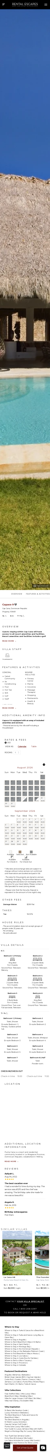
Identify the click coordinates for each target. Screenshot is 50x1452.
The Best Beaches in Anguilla (16, 1420)
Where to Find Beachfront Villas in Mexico (22, 1354)
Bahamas (16, 1375)
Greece (32, 1379)
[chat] (43, 1448)
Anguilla (8, 1375)
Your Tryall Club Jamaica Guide (17, 1436)
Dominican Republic (19, 608)
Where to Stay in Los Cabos (16, 1356)
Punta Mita (27, 1382)
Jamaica (8, 1382)
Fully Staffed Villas (12, 1394)
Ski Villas (36, 1398)
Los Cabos (17, 1382)
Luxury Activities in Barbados (16, 1413)
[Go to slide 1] (14, 1272)
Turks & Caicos (30, 1384)
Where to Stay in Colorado (15, 1365)
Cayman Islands (33, 1377)
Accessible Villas (26, 1401)
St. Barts (19, 1384)
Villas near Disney (12, 1401)
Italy (38, 1379)
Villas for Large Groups (14, 1398)
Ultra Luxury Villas (28, 1394)
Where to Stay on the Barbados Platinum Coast (24, 1351)
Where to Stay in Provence (16, 1363)
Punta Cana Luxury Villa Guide (17, 1427)
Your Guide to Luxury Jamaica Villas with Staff (23, 1429)
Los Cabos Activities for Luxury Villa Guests (22, 1440)
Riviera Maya (38, 1382)
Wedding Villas (26, 1396)
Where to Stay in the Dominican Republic (21, 1349)
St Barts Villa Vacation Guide (16, 1410)
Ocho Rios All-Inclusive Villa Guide (18, 1438)
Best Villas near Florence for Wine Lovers (21, 1443)
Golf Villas (28, 1398)
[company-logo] (24, 4)
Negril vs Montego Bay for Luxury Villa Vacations (24, 1431)
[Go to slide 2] (15, 1272)
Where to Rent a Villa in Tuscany (18, 1360)
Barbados (25, 1375)
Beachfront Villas (11, 1396)
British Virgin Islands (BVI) (15, 1377)
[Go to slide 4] (18, 1272)
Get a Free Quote (25, 1448)
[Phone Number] (3, 4)
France (24, 1379)
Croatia (17, 1379)
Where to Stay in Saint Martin (17, 1344)
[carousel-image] (17, 1253)
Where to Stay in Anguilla (15, 1340)
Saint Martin (9, 1384)
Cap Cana (6, 608)
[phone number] (3, 4)
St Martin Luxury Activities (15, 1422)
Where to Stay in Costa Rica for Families (21, 1358)
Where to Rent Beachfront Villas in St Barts (22, 1342)
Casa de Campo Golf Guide (15, 1424)
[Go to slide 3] (17, 1272)
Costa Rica (9, 1379)
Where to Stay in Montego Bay (17, 1347)
